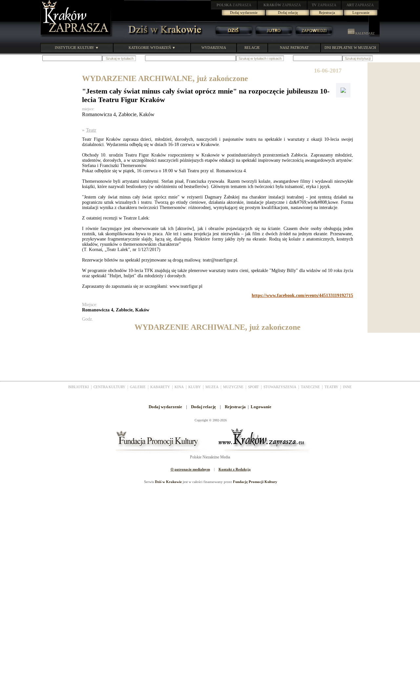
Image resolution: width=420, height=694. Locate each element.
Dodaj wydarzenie (244, 12)
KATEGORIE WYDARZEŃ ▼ (152, 48)
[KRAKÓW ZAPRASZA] (76, 36)
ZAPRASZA (234, 5)
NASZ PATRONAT (294, 48)
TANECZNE (310, 387)
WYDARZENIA (213, 48)
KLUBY (194, 387)
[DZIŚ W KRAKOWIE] (163, 36)
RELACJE (252, 48)
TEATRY (331, 387)
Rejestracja (327, 12)
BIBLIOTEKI (78, 387)
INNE (347, 387)
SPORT (253, 387)
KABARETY (160, 387)
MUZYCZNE (233, 387)
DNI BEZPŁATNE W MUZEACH (350, 48)
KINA (179, 387)
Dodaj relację (288, 12)
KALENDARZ (365, 33)
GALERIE (138, 387)
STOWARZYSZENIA (279, 387)
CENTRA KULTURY (109, 387)
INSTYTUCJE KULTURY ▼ (77, 48)
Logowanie (360, 12)
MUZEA (212, 387)
